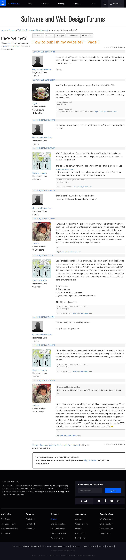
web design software (34, 488)
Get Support (76, 546)
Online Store (46, 546)
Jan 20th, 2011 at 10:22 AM (44, 148)
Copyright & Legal (89, 546)
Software (45, 3)
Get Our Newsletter (9, 529)
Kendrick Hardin (39, 173)
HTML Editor (50, 485)
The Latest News (8, 524)
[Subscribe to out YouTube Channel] (112, 501)
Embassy (78, 529)
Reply (61, 36)
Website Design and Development (32, 30)
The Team (5, 519)
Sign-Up (113, 490)
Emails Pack (30, 519)
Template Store (107, 514)
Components (105, 533)
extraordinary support (58, 491)
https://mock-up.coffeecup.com (106, 111)
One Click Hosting (58, 524)
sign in (11, 43)
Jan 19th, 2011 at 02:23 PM (44, 80)
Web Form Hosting (58, 533)
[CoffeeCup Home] (13, 4)
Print (50, 36)
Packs (29, 3)
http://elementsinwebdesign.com (68, 252)
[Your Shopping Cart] (104, 4)
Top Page (16, 546)
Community (80, 514)
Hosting (61, 3)
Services (55, 514)
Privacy (101, 546)
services (50, 488)
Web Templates (106, 519)
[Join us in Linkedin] (118, 501)
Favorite (87, 36)
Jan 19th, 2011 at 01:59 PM (44, 52)
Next (120, 47)
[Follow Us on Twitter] (99, 501)
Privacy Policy (71, 555)
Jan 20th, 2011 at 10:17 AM (44, 120)
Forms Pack (30, 524)
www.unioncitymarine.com (82, 187)
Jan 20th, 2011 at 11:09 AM (44, 219)
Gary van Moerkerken (42, 69)
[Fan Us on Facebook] (105, 501)
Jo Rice (35, 243)
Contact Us (6, 533)
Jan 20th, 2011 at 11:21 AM (43, 256)
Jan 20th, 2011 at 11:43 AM (44, 345)
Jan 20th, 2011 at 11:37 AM (44, 317)
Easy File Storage (58, 529)
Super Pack (30, 529)
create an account (11, 46)
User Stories (80, 538)
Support (77, 3)
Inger (34, 103)
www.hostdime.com (65, 169)
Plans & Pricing (57, 538)
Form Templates (106, 529)
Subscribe (73, 36)
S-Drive (54, 519)
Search (39, 36)
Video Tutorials (81, 524)
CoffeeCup (6, 514)
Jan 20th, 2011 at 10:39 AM (44, 191)
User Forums (80, 533)
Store (93, 3)
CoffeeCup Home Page (30, 546)
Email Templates (106, 524)
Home (3, 30)
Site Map (110, 546)
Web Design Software (61, 546)
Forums (12, 30)
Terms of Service (85, 555)
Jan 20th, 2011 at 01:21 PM (44, 381)
